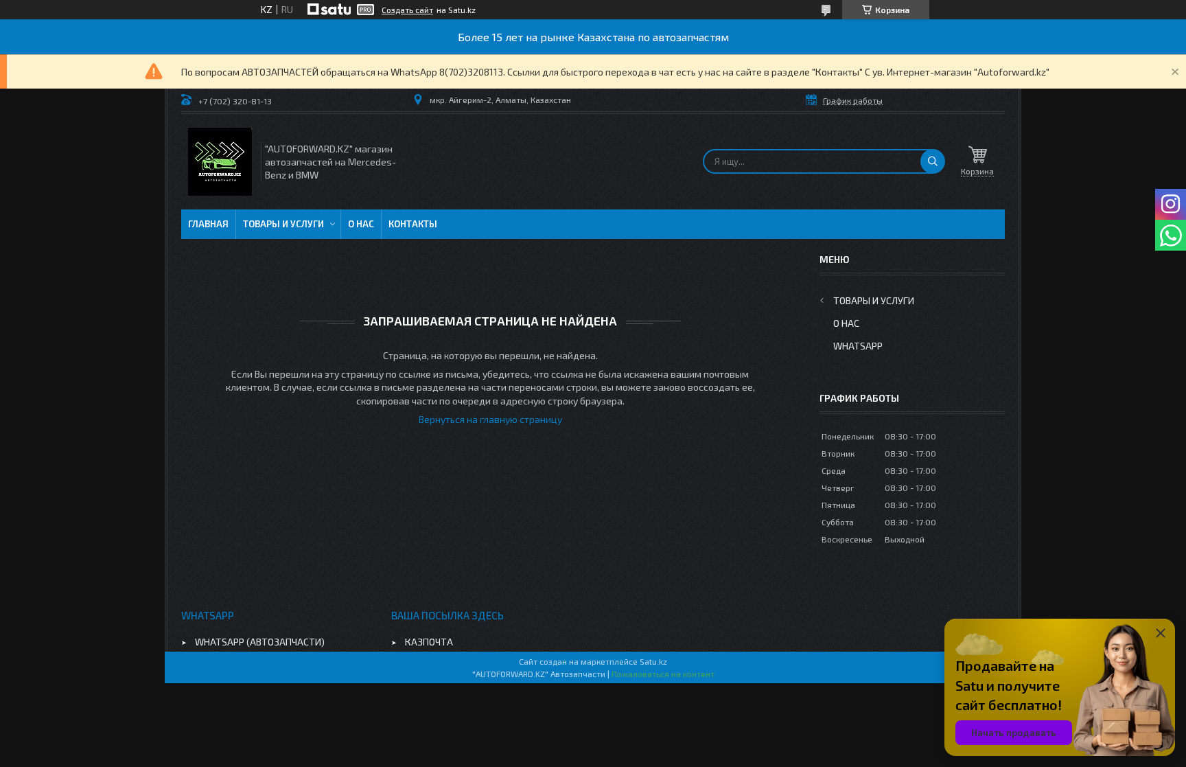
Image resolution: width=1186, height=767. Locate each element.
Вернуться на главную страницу (490, 419)
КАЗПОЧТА (429, 642)
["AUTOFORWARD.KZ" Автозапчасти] (220, 162)
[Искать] (932, 161)
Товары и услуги (283, 223)
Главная (208, 223)
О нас (361, 223)
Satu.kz (653, 661)
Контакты (412, 223)
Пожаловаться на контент (663, 673)
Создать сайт (407, 9)
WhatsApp (858, 346)
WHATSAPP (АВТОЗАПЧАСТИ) (260, 642)
